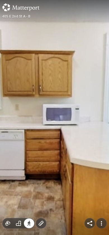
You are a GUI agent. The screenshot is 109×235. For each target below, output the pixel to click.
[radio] (8, 223)
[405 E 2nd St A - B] (54, 117)
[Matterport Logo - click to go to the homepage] (21, 7)
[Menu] (101, 223)
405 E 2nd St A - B (16, 16)
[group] (18, 223)
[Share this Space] (89, 223)
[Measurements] (41, 223)
